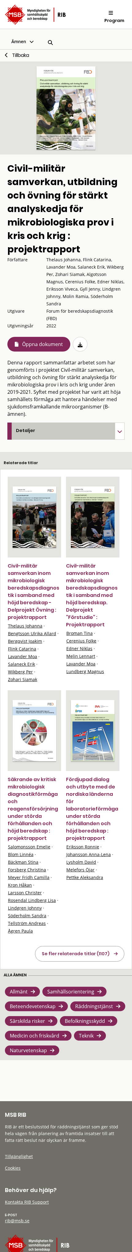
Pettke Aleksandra (84, 877)
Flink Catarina (22, 649)
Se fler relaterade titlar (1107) (76, 954)
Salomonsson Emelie (29, 847)
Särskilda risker (27, 1021)
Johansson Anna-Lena (88, 854)
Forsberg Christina (27, 870)
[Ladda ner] (80, 344)
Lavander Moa (22, 656)
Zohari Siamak (22, 679)
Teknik (86, 1035)
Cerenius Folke (81, 641)
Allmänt (19, 991)
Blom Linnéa (20, 854)
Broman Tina (79, 633)
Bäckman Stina (23, 862)
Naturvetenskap (28, 1050)
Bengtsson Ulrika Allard (32, 633)
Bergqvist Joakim (25, 641)
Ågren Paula (20, 931)
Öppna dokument (42, 344)
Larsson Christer (25, 893)
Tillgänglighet (19, 1156)
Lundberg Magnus (85, 671)
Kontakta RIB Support (27, 1202)
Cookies (13, 1168)
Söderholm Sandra (27, 916)
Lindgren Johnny (25, 908)
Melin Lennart (80, 656)
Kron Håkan (20, 885)
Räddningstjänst (94, 1006)
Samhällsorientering (70, 991)
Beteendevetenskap (33, 1006)
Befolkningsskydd (85, 1021)
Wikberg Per (20, 672)
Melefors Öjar (80, 870)
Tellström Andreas (27, 923)
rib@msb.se (17, 1221)
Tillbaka (20, 55)
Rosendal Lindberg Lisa (32, 900)
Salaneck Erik (21, 664)
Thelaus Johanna (25, 626)
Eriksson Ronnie (82, 847)
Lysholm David (81, 862)
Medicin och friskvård (34, 1035)
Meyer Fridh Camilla (28, 877)
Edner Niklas (79, 648)
